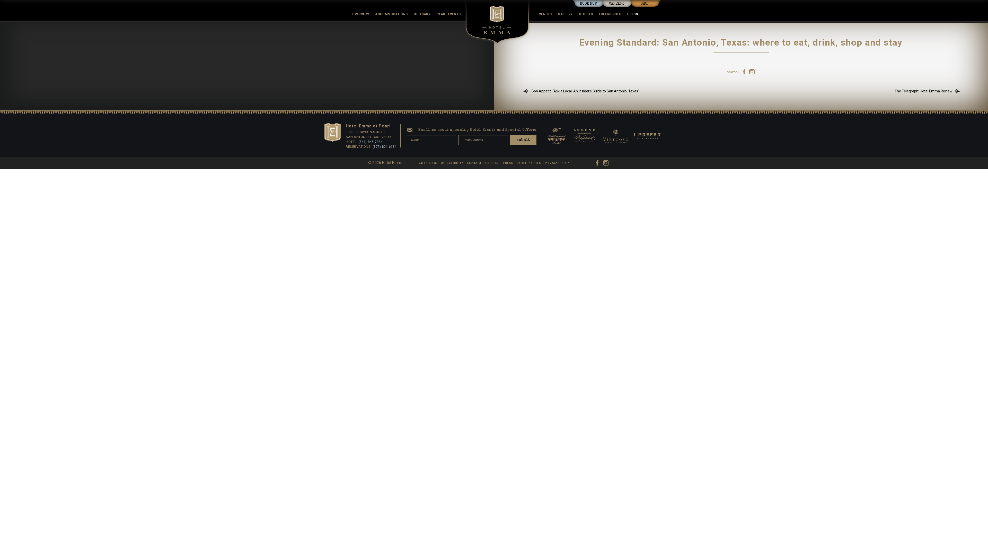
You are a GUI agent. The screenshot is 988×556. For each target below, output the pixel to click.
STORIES (586, 14)
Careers (616, 4)
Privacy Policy (557, 163)
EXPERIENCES (610, 14)
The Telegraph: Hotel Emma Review (923, 91)
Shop (645, 4)
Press (632, 14)
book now (588, 4)
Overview (360, 14)
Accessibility (452, 163)
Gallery (565, 14)
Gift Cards (428, 163)
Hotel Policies (529, 163)
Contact (474, 163)
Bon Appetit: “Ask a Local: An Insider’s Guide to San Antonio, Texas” (585, 91)
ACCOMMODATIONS (391, 14)
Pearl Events (449, 14)
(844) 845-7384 (370, 142)
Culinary (422, 14)
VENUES (545, 14)
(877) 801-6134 (384, 147)
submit (523, 140)
